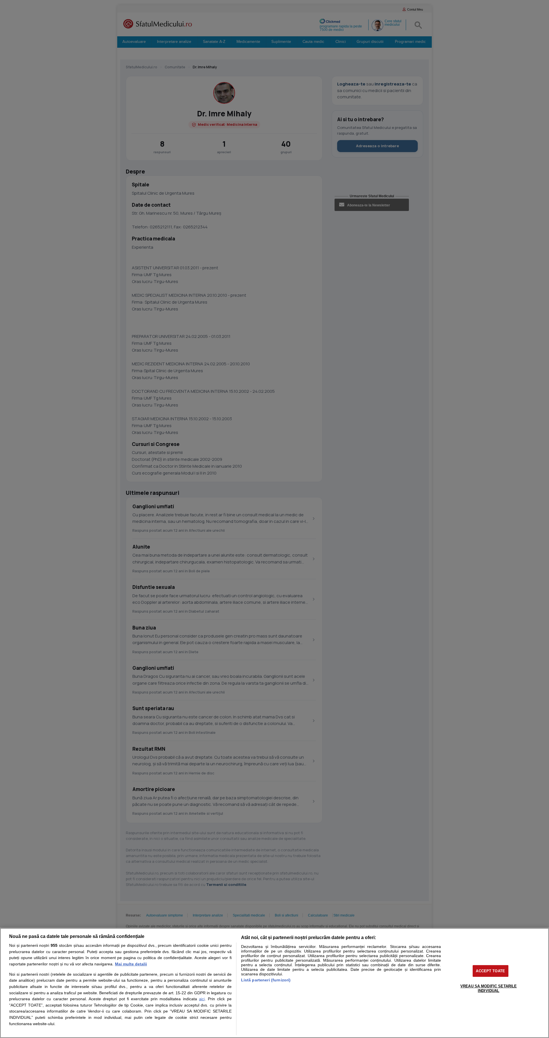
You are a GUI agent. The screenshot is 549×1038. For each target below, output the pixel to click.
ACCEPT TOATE (490, 971)
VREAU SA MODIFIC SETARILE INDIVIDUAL (488, 988)
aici (202, 999)
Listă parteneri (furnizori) (266, 980)
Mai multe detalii (131, 964)
